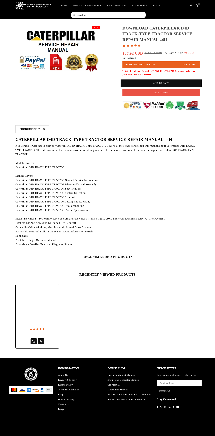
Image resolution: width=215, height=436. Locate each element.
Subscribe (164, 391)
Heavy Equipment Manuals (121, 375)
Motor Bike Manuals (118, 389)
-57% (95, 28)
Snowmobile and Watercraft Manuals (126, 399)
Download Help (66, 399)
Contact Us (159, 5)
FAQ (60, 394)
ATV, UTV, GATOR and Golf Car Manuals (129, 394)
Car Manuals (114, 384)
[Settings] (191, 5)
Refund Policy (65, 384)
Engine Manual (115, 5)
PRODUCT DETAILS (32, 129)
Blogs (61, 409)
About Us (63, 375)
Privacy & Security (67, 380)
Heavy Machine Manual (86, 5)
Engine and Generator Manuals (123, 380)
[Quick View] (41, 341)
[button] (197, 5)
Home (64, 5)
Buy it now (161, 92)
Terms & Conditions (68, 389)
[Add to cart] (34, 341)
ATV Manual (138, 5)
